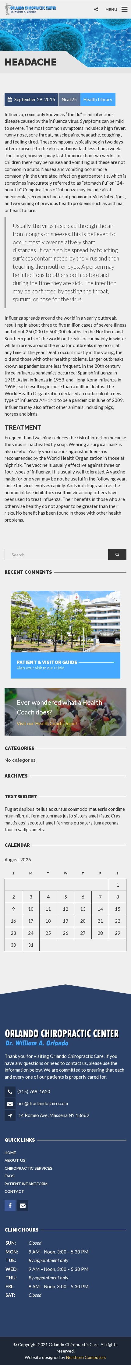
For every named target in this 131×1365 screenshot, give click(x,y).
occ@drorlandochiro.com (42, 1103)
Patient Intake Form (26, 1184)
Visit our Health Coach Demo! (47, 723)
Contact (14, 1191)
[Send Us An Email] (23, 1205)
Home (10, 1152)
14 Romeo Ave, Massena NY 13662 (53, 1115)
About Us (15, 1160)
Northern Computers (86, 1357)
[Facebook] (10, 1205)
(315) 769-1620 (33, 1091)
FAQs (10, 1176)
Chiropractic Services (28, 1168)
